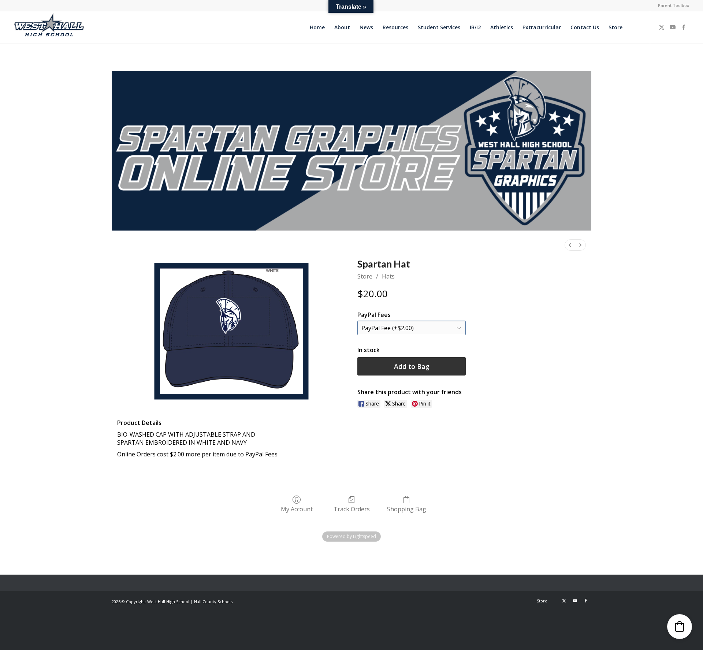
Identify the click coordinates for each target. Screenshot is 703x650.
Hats (388, 276)
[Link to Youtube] (672, 27)
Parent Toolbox (673, 5)
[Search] (634, 27)
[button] (679, 626)
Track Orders (352, 509)
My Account (297, 509)
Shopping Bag (406, 509)
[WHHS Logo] (49, 27)
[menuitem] (671, 5)
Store (364, 276)
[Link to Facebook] (683, 27)
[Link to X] (661, 27)
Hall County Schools (213, 601)
